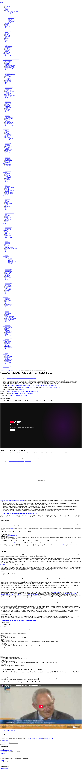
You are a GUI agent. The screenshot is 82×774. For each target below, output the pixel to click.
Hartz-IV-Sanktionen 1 (9, 192)
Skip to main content (4, 0)
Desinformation (8, 99)
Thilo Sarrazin (8, 288)
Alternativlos (7, 309)
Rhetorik (7, 328)
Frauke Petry (10, 262)
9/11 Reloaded (5, 153)
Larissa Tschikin (11, 21)
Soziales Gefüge (8, 150)
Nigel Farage (7, 215)
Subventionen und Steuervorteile (11, 168)
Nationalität (7, 26)
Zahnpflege (7, 52)
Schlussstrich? (8, 31)
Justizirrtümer (7, 206)
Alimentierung (8, 143)
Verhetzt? (7, 323)
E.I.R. (50, 526)
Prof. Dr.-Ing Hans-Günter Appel (14, 11)
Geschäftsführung (8, 308)
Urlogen (6, 246)
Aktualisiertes (7, 6)
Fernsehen (7, 201)
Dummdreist (7, 101)
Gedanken (7, 202)
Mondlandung (8, 360)
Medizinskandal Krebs (9, 56)
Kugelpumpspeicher (9, 122)
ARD (6, 132)
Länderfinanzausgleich (9, 316)
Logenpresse (5, 244)
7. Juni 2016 (21, 389)
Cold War (7, 334)
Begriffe (6, 24)
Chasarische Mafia (8, 160)
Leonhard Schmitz (11, 20)
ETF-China (7, 175)
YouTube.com (41, 738)
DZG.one (27, 738)
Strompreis (7, 126)
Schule (6, 218)
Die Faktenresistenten (18, 542)
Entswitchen (7, 199)
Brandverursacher (8, 97)
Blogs (6, 370)
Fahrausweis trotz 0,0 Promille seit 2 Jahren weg (18, 395)
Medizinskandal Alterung (10, 55)
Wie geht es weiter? (9, 295)
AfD (6, 257)
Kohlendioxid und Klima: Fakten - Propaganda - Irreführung (20, 461)
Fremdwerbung (4, 764)
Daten (6, 9)
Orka (9, 15)
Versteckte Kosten (8, 88)
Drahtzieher (7, 161)
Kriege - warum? (8, 277)
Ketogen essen (8, 40)
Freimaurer (7, 250)
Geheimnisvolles (8, 203)
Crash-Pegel (7, 188)
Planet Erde (5, 354)
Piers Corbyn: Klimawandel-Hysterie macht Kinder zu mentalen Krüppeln (21, 378)
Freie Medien (7, 35)
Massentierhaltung (8, 47)
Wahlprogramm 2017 (12, 267)
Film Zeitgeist (8, 180)
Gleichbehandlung (8, 227)
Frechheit (7, 133)
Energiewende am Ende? (10, 68)
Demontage (7, 98)
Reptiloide (7, 361)
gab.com (45, 738)
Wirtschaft (5, 172)
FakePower (7, 73)
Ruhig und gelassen (9, 149)
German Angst (8, 103)
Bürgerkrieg (7, 144)
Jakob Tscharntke (8, 146)
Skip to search (11, 0)
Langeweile (7, 208)
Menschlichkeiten (8, 107)
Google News (8, 110)
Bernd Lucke (10, 259)
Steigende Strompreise (9, 85)
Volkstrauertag (8, 346)
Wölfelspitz (4, 565)
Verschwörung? (8, 242)
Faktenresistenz (8, 102)
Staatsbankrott (8, 181)
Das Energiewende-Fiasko (10, 65)
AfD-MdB (10, 258)
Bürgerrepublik (8, 28)
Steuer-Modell (8, 165)
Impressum (7, 8)
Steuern (4, 163)
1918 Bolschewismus (9, 247)
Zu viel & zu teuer (8, 90)
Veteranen (7, 345)
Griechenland (7, 179)
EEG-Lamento (8, 61)
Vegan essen (7, 50)
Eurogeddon (7, 315)
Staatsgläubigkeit (8, 286)
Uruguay (7, 291)
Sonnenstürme (8, 112)
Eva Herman (7, 225)
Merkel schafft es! (8, 147)
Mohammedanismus (11, 264)
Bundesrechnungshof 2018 (10, 118)
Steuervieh (7, 166)
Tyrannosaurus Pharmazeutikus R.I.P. (12, 59)
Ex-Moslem (10, 140)
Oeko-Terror (7, 109)
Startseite (2, 370)
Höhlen (6, 358)
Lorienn (36, 594)
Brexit (6, 255)
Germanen (5, 349)
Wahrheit (7, 38)
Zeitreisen (7, 364)
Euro (6, 185)
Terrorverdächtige (8, 238)
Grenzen (7, 77)
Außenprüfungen (8, 167)
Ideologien (7, 104)
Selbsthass (10, 265)
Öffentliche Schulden (9, 317)
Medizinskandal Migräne (10, 57)
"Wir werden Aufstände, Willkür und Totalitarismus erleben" (19, 513)
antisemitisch (7, 243)
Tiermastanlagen (8, 49)
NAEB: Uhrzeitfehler (9, 123)
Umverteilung (8, 290)
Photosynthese (8, 124)
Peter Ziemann (8, 194)
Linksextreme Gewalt (9, 322)
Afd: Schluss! (7, 62)
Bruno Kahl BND (8, 271)
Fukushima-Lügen (8, 96)
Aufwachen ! (7, 154)
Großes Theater (8, 300)
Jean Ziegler (7, 275)
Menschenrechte (6, 223)
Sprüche (6, 37)
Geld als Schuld (8, 176)
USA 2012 (7, 344)
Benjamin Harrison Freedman (11, 318)
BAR (6, 130)
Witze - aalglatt (6, 367)
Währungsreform (8, 182)
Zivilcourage (7, 222)
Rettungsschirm (8, 336)
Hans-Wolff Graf (11, 12)
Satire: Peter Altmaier (9, 125)
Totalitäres (7, 224)
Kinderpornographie (9, 337)
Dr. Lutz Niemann (11, 14)
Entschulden (7, 314)
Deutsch (6, 29)
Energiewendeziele (8, 69)
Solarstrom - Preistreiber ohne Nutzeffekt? (8, 675)
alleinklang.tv (12, 528)
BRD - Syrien (8, 341)
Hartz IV (7, 339)
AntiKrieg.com (6, 340)
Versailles (7, 312)
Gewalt (6, 204)
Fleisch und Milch (8, 42)
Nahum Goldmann (8, 239)
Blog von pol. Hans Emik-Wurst (14, 370)
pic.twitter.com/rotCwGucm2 (54, 387)
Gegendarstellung (8, 331)
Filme (4, 195)
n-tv (1, 671)
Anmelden (5, 731)
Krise (6, 321)
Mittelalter (7, 82)
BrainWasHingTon (8, 332)
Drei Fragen (7, 157)
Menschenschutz (8, 280)
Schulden (7, 178)
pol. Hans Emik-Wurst (12, 17)
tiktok (30, 738)
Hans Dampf (7, 36)
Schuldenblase (8, 313)
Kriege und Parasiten (9, 359)
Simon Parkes (8, 363)
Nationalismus (8, 235)
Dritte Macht (7, 320)
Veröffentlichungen (56, 592)
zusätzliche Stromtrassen (10, 91)
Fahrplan (7, 33)
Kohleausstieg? (8, 81)
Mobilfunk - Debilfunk (9, 213)
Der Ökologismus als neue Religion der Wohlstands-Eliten (18, 620)
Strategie (7, 23)
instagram (33, 738)
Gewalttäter (7, 145)
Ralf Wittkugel (10, 22)
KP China (7, 276)
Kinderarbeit (7, 121)
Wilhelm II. (7, 325)
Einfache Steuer (8, 164)
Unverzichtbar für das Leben (11, 535)
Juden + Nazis (8, 233)
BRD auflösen (8, 302)
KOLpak (2, 760)
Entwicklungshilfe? (9, 71)
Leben (6, 209)
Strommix (7, 115)
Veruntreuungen (8, 292)
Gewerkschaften (8, 76)
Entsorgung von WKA (9, 70)
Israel (6, 232)
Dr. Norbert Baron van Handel (11, 248)
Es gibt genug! (8, 119)
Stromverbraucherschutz (7, 60)
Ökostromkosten (8, 93)
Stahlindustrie (7, 84)
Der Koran (10, 139)
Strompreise (7, 116)
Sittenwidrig (7, 111)
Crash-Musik (7, 189)
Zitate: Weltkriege (8, 335)
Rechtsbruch (7, 186)
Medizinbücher (6, 53)
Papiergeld (7, 183)
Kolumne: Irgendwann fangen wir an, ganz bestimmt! (22, 393)
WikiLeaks (7, 333)
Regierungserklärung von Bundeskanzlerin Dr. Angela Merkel (12, 500)
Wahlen (6, 293)
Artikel (6, 7)
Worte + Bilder (8, 329)
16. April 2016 (8, 159)
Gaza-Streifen (8, 342)
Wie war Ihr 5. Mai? (60, 544)
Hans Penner (10, 19)
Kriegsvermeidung (8, 347)
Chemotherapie (8, 229)
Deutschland (5, 297)
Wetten (9, 141)
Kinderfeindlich (8, 80)
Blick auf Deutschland (12, 261)
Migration (7, 148)
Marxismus (7, 279)
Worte (6, 221)
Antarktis (7, 355)
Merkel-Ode (7, 108)
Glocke (6, 34)
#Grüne (19, 387)
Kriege (6, 207)
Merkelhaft (7, 311)
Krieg (6, 234)
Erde (6, 200)
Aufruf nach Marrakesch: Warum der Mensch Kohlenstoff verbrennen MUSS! (23, 391)
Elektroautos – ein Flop (9, 66)
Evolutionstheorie (8, 357)
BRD (6, 303)
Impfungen (7, 45)
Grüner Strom (8, 79)
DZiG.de (4, 5)
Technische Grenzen (9, 87)
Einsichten (7, 41)
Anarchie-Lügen (8, 269)
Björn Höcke (10, 260)
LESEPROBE (21, 769)
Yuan (6, 174)
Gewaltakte (10, 263)
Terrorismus (7, 236)
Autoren (6, 10)
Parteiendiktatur (8, 135)
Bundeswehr (7, 64)
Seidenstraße (7, 173)
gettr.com (48, 738)
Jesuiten (6, 251)
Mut (6, 214)
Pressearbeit (7, 330)
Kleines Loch (7, 162)
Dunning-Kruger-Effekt (9, 190)
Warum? (6, 25)
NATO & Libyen (8, 283)
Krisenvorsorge (8, 105)
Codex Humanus (8, 54)
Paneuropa (7, 253)
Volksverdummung (8, 117)
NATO (6, 348)
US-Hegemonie (8, 289)
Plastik (6, 216)
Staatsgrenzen (8, 287)
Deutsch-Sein (7, 350)
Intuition (6, 205)
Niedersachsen (8, 228)
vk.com (52, 738)
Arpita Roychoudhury (12, 138)
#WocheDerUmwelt (31, 387)
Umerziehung (10, 266)
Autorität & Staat (6, 256)
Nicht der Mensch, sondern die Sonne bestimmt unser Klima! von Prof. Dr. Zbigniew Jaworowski (23, 526)
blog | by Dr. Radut (4, 772)
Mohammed (7, 137)
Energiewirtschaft (6, 94)
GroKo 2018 (7, 78)
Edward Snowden (8, 272)
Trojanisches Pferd (8, 304)
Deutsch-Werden (8, 351)
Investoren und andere (9, 187)
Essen (4, 39)
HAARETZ (7, 273)
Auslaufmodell (8, 270)
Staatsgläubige (8, 285)
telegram (36, 738)
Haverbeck (7, 274)
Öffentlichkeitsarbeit (7, 326)
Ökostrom (7, 92)
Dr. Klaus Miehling (11, 18)
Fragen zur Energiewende (10, 74)
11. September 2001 (9, 155)
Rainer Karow (10, 13)
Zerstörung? (7, 301)
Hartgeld (7, 191)
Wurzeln (6, 353)
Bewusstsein (7, 197)
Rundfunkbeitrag (6, 129)
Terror (6, 151)
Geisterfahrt (7, 75)
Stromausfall (7, 113)
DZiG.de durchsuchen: (4, 742)
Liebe (6, 210)
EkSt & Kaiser (8, 169)
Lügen (6, 211)
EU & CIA (7, 249)
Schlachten (7, 48)
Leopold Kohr (8, 305)
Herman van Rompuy (9, 306)
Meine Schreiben (8, 134)
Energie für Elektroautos (10, 67)
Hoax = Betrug (8, 158)
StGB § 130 (7, 284)
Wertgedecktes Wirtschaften (10, 294)
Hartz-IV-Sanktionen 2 (9, 193)
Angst (6, 196)
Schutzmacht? (8, 362)
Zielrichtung (7, 27)
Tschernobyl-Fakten (9, 127)
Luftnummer (7, 106)
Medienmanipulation (9, 252)
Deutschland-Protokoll (9, 319)
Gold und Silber (8, 177)
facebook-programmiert (9, 365)
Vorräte (6, 51)
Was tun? (7, 89)
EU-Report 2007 (8, 237)
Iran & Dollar (7, 343)
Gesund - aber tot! (8, 43)
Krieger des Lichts (8, 327)
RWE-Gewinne (8, 83)
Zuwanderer (5, 136)
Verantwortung (8, 219)
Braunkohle (7, 63)
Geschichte (7, 299)
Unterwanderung (8, 152)
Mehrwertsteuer (8, 171)
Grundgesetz (5, 230)
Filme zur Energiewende (10, 95)
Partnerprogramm (58, 769)
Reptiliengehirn (8, 217)
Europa (6, 32)
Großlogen (7, 245)
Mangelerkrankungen (9, 46)
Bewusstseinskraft (8, 356)
